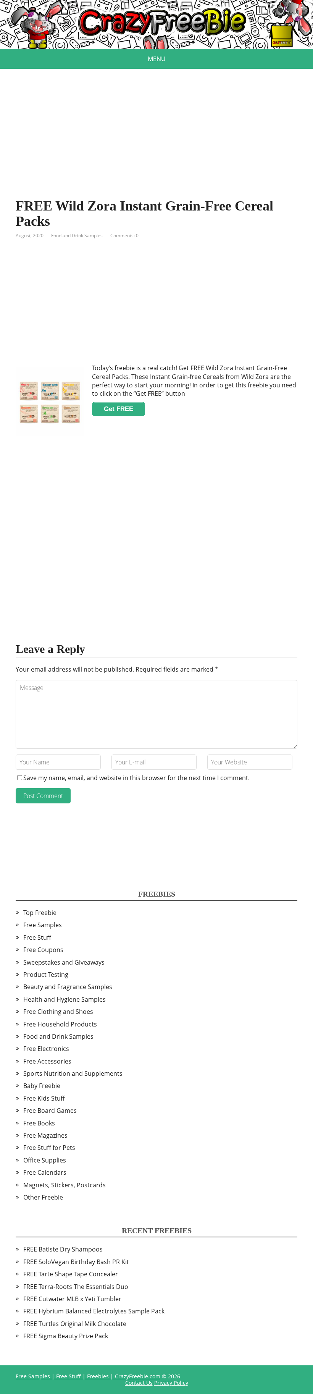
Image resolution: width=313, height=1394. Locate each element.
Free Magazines (45, 1135)
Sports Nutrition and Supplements (73, 1073)
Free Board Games (50, 1110)
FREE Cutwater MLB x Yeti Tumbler (72, 1299)
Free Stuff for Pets (49, 1147)
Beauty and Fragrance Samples (67, 987)
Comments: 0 (124, 235)
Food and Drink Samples (77, 235)
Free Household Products (60, 1024)
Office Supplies (44, 1160)
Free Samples (42, 925)
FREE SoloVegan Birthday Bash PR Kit (76, 1262)
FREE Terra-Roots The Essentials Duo (75, 1286)
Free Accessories (47, 1061)
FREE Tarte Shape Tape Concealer (70, 1274)
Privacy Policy (171, 1382)
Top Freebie (39, 912)
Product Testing (45, 974)
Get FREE (118, 409)
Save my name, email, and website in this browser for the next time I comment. (136, 778)
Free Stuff (37, 937)
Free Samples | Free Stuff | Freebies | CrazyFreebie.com (88, 1376)
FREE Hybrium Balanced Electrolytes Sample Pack (94, 1311)
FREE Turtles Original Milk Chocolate (74, 1324)
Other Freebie (43, 1197)
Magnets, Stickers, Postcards (64, 1185)
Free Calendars (44, 1172)
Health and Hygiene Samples (64, 999)
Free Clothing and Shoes (58, 1011)
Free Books (39, 1123)
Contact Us (139, 1382)
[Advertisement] (156, 122)
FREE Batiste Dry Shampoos (63, 1249)
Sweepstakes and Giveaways (64, 962)
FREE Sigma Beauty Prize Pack (65, 1336)
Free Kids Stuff (44, 1098)
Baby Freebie (41, 1086)
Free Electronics (46, 1048)
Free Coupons (43, 950)
